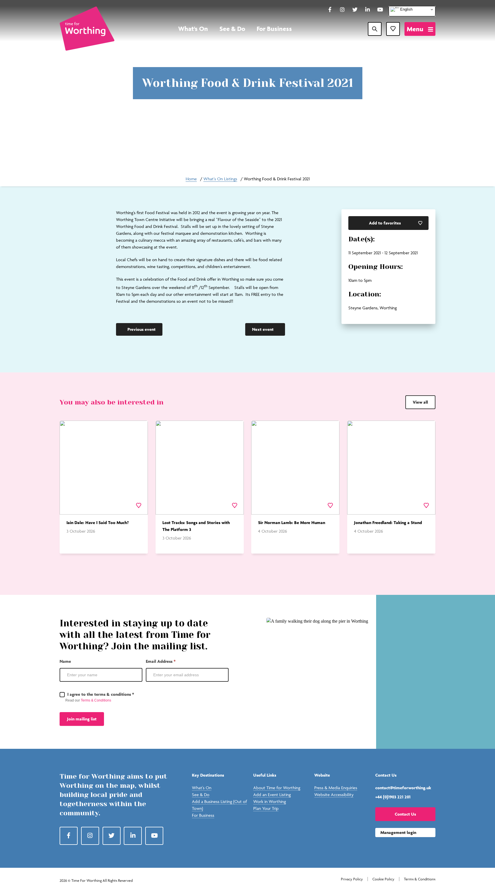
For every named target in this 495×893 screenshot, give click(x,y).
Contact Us (405, 814)
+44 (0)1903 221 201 (392, 797)
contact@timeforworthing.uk (403, 787)
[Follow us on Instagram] (342, 10)
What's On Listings (220, 178)
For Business (274, 29)
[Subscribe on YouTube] (380, 10)
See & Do (232, 29)
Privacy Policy (352, 879)
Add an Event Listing (272, 794)
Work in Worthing (269, 801)
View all (420, 402)
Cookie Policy (383, 879)
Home (191, 178)
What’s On (201, 787)
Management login (398, 832)
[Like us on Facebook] (330, 10)
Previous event (141, 329)
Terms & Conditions (96, 700)
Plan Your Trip (265, 808)
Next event (263, 329)
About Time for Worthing (276, 787)
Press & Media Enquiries (335, 787)
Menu (415, 29)
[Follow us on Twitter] (355, 10)
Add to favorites (385, 223)
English (405, 9)
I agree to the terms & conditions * (100, 694)
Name (65, 661)
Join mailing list (82, 719)
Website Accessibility (333, 794)
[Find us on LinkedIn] (368, 10)
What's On (193, 29)
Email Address (161, 661)
